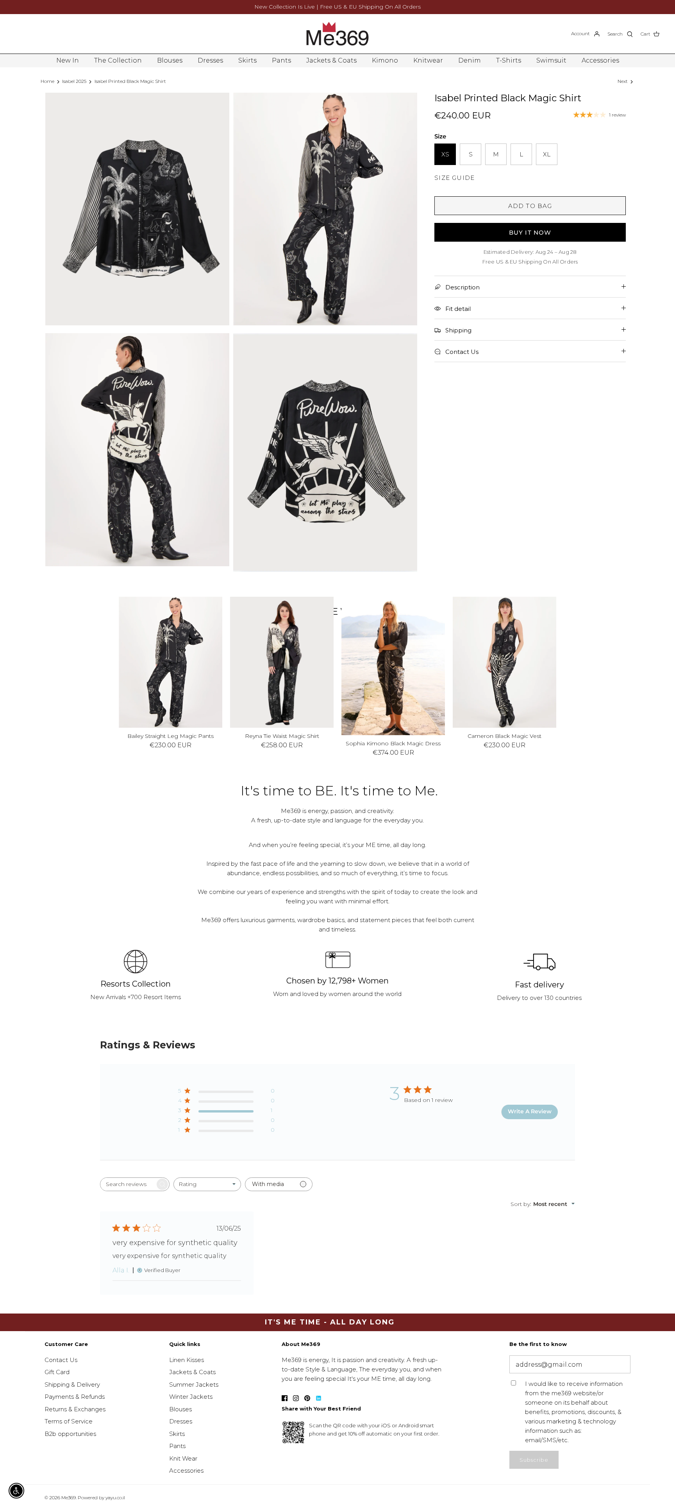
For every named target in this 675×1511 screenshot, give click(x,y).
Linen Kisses (186, 1360)
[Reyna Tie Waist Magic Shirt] (282, 662)
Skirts (247, 60)
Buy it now (530, 232)
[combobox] (207, 1184)
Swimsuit (551, 60)
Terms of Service (69, 1421)
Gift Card (57, 1372)
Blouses (169, 60)
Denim (469, 60)
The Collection (118, 60)
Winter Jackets (190, 1396)
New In (67, 60)
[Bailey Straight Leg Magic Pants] (170, 662)
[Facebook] (285, 1398)
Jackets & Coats (331, 60)
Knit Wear (183, 1458)
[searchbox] (127, 1184)
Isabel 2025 (74, 81)
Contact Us (61, 1360)
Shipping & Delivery (72, 1384)
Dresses (210, 60)
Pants (281, 60)
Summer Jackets (193, 1384)
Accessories (600, 60)
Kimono (385, 60)
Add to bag (530, 206)
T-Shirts (508, 60)
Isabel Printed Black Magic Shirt (130, 81)
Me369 (68, 1497)
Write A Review (530, 1111)
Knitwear (428, 60)
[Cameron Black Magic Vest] (504, 662)
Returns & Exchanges (75, 1409)
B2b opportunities (70, 1433)
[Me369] (337, 34)
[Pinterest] (307, 1398)
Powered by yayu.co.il (101, 1497)
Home (47, 81)
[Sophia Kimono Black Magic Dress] (393, 666)
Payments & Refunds (75, 1396)
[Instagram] (296, 1398)
